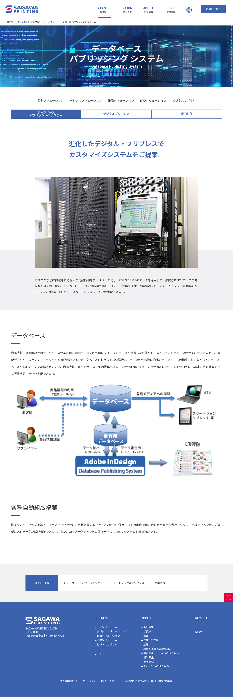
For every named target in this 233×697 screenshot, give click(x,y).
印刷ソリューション (50, 100)
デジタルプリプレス (116, 114)
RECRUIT (171, 8)
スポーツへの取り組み (156, 666)
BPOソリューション (153, 100)
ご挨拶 (147, 631)
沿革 (146, 635)
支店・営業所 (151, 640)
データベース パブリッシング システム (88, 583)
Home (10, 22)
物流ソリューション (121, 100)
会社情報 (148, 627)
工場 (146, 644)
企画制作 (187, 114)
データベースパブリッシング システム (46, 114)
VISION (127, 8)
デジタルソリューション (86, 100)
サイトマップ (89, 681)
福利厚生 (148, 657)
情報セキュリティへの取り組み (161, 653)
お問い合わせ (107, 681)
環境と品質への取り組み (157, 649)
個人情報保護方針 (69, 681)
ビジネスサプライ (184, 100)
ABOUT (148, 8)
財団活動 (148, 661)
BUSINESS (104, 8)
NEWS (199, 632)
